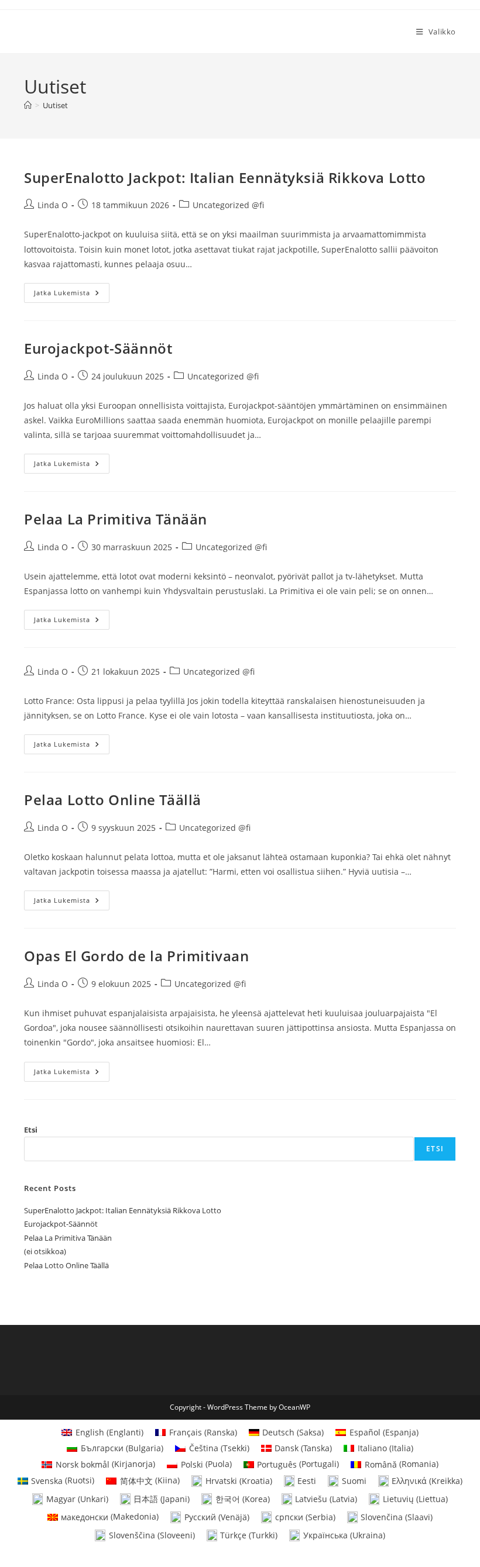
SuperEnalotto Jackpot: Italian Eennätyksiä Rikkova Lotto (225, 177)
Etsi (30, 1129)
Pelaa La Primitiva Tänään (115, 519)
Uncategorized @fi (228, 204)
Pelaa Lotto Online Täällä (112, 799)
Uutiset (55, 105)
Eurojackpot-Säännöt (98, 348)
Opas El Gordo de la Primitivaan (136, 955)
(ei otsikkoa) (45, 1251)
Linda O (52, 204)
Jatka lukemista (71, 295)
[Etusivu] (28, 105)
